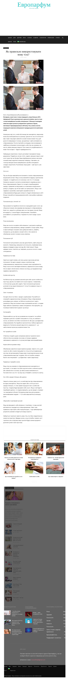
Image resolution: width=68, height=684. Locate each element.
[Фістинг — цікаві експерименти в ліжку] (28, 614)
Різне (14, 41)
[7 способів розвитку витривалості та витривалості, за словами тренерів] (7, 612)
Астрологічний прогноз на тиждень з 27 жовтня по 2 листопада (38, 630)
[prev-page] (33, 482)
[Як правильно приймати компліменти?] (34, 449)
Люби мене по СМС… (34, 476)
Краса (24, 37)
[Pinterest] (13, 432)
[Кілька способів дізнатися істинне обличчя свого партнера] (13, 449)
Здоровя (19, 37)
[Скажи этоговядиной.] (8, 525)
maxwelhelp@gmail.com (38, 660)
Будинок (35, 37)
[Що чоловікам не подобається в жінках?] (13, 468)
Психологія (43, 37)
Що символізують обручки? (55, 476)
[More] (21, 432)
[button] (63, 38)
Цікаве (10, 37)
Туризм (58, 37)
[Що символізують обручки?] (55, 468)
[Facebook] (5, 432)
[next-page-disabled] (36, 482)
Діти (14, 37)
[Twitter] (9, 432)
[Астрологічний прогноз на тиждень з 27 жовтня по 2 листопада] (28, 630)
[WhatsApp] (17, 432)
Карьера (30, 37)
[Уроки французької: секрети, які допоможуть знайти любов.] (8, 569)
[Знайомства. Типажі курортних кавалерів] (55, 449)
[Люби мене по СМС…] (34, 468)
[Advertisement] (34, 23)
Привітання (51, 37)
